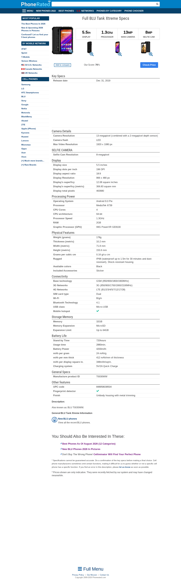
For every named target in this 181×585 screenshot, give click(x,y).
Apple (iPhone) (28, 128)
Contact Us (104, 575)
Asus (23, 157)
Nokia (24, 108)
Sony (23, 100)
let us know (124, 467)
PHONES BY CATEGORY (109, 11)
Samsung (25, 84)
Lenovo (25, 140)
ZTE (23, 124)
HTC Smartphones (30, 92)
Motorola (25, 112)
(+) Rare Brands (28, 165)
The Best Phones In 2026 (33, 24)
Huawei (24, 137)
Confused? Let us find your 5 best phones (34, 35)
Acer (23, 152)
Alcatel (24, 121)
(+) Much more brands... (32, 161)
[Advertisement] (106, 106)
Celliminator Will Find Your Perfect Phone (117, 454)
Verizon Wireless (29, 61)
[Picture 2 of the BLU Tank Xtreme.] (117, 48)
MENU (30, 11)
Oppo (24, 149)
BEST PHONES (66, 11)
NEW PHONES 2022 (46, 11)
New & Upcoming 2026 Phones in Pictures (32, 29)
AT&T (24, 49)
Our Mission (92, 575)
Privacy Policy (78, 575)
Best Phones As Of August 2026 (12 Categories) (89, 443)
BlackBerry (26, 116)
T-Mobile (25, 57)
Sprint (24, 53)
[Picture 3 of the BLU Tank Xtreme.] (145, 48)
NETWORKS (85, 11)
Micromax (26, 145)
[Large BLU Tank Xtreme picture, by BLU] (62, 41)
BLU (23, 96)
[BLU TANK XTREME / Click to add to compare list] (62, 65)
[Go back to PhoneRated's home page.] (36, 4)
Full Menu (92, 569)
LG (22, 88)
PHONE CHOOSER (134, 11)
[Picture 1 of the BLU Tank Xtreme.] (89, 48)
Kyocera (25, 133)
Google (24, 104)
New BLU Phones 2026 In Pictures (81, 449)
